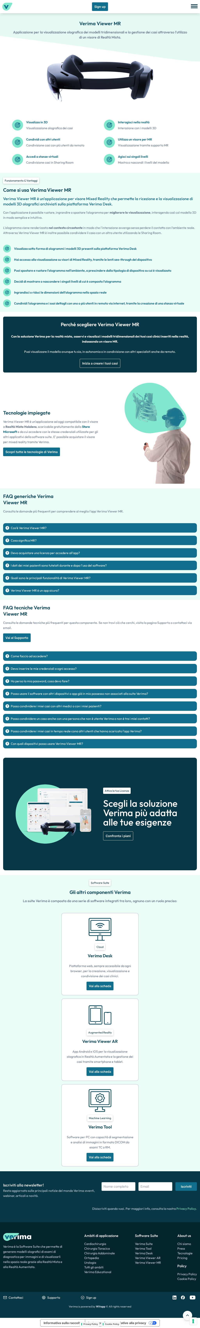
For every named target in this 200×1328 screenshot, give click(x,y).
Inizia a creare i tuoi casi (100, 363)
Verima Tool (143, 1248)
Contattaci (16, 1297)
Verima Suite (144, 1244)
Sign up (100, 7)
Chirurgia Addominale (99, 1253)
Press (181, 1248)
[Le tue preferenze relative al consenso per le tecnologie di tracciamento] (193, 1321)
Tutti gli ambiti (94, 1267)
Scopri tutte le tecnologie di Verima (31, 452)
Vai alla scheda (100, 986)
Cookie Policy (186, 1279)
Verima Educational (97, 1272)
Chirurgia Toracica (97, 1248)
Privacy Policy (186, 1209)
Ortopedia (91, 1258)
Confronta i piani (118, 836)
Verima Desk (144, 1253)
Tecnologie (185, 1253)
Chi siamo (184, 1244)
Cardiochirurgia (95, 1244)
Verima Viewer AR (148, 1258)
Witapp (100, 1306)
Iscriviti (186, 1186)
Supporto (53, 1297)
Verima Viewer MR (148, 1262)
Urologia (90, 1262)
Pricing (182, 1258)
